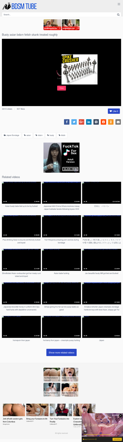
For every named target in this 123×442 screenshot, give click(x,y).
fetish (63, 135)
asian (28, 135)
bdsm (40, 135)
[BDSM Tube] (20, 6)
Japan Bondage (12, 135)
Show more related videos (61, 352)
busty (51, 135)
